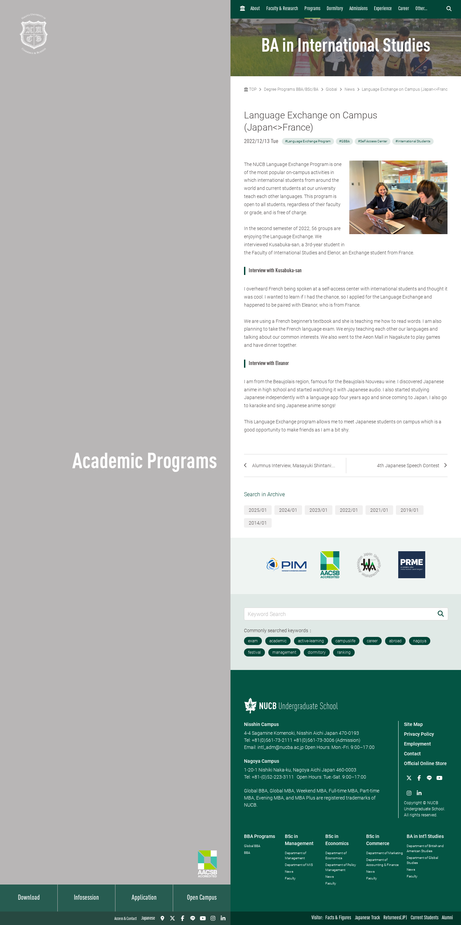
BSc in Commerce (377, 840)
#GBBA (344, 141)
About (255, 8)
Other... (421, 8)
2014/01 (258, 523)
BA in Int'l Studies (425, 836)
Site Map (413, 724)
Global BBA (252, 846)
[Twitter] (172, 918)
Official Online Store (425, 763)
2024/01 (288, 510)
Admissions (358, 8)
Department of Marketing (384, 853)
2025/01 (258, 510)
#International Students (413, 141)
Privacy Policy (419, 734)
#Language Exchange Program (308, 141)
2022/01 (349, 510)
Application (144, 898)
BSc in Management (299, 840)
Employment (417, 744)
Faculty (290, 878)
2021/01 (379, 510)
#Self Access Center (372, 141)
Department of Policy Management (340, 867)
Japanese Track (367, 918)
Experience (383, 8)
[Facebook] (183, 918)
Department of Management (295, 855)
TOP (252, 89)
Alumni (447, 918)
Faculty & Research (282, 8)
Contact (412, 753)
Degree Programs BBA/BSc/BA (291, 89)
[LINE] (193, 918)
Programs (312, 8)
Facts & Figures (338, 918)
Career (403, 8)
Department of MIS (299, 865)
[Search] (441, 614)
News (350, 89)
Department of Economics (336, 855)
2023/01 (318, 510)
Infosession (86, 898)
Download (29, 898)
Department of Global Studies (422, 860)
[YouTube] (203, 918)
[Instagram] (213, 918)
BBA (247, 852)
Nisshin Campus (261, 724)
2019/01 (410, 510)
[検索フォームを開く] (449, 9)
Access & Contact (125, 919)
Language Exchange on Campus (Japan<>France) (406, 89)
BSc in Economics (337, 840)
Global (331, 89)
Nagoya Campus (261, 761)
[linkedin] (223, 918)
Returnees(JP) (395, 918)
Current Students (424, 918)
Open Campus (202, 898)
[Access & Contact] (162, 918)
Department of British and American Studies (425, 848)
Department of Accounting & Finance (382, 862)
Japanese (148, 918)
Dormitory (335, 8)
